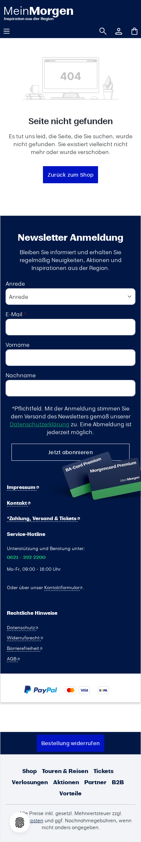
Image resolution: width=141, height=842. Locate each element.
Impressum (22, 487)
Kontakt (17, 502)
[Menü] (9, 30)
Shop (29, 771)
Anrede (15, 283)
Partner (95, 782)
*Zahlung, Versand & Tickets (42, 518)
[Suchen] (101, 30)
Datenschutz (21, 627)
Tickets (103, 771)
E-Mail (16, 314)
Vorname (18, 344)
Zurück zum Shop (71, 174)
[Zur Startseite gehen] (38, 13)
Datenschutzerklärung (40, 424)
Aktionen (66, 782)
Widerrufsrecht (24, 637)
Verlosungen (30, 782)
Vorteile (70, 793)
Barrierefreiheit (23, 648)
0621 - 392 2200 (26, 557)
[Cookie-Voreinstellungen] (20, 822)
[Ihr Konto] (116, 30)
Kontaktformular (62, 587)
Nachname (21, 375)
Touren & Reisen (65, 771)
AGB (12, 658)
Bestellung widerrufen (70, 743)
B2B (118, 782)
